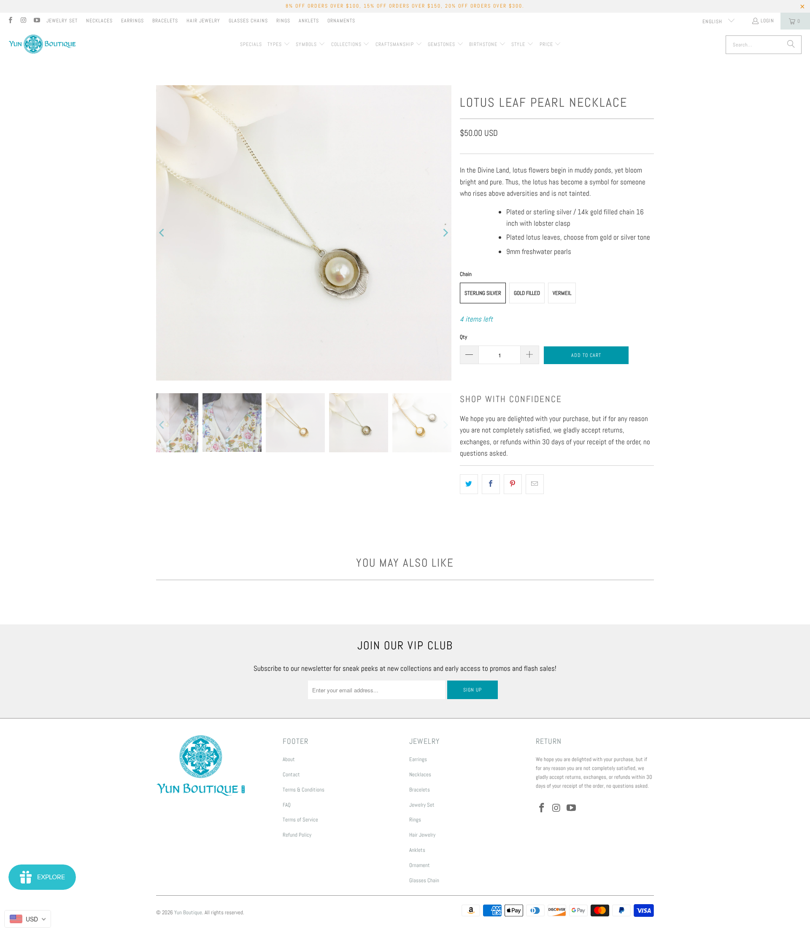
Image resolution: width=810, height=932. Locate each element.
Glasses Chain (424, 880)
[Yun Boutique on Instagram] (23, 21)
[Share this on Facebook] (491, 484)
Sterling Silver (482, 293)
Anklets (309, 20)
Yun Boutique (188, 912)
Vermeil (562, 293)
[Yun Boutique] (42, 45)
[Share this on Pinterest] (513, 484)
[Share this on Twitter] (469, 484)
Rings (283, 20)
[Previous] (162, 233)
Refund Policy (297, 834)
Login (767, 20)
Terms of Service (300, 819)
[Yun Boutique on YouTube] (36, 21)
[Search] (791, 44)
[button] (278, 45)
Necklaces (99, 20)
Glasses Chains (248, 20)
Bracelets (165, 20)
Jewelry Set (62, 20)
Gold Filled (527, 293)
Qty (463, 336)
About (289, 759)
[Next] (445, 233)
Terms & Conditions (303, 789)
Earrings (132, 20)
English (713, 21)
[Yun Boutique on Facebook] (10, 21)
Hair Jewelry (203, 20)
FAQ (287, 804)
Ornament (419, 865)
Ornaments (341, 20)
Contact (291, 774)
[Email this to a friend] (535, 484)
